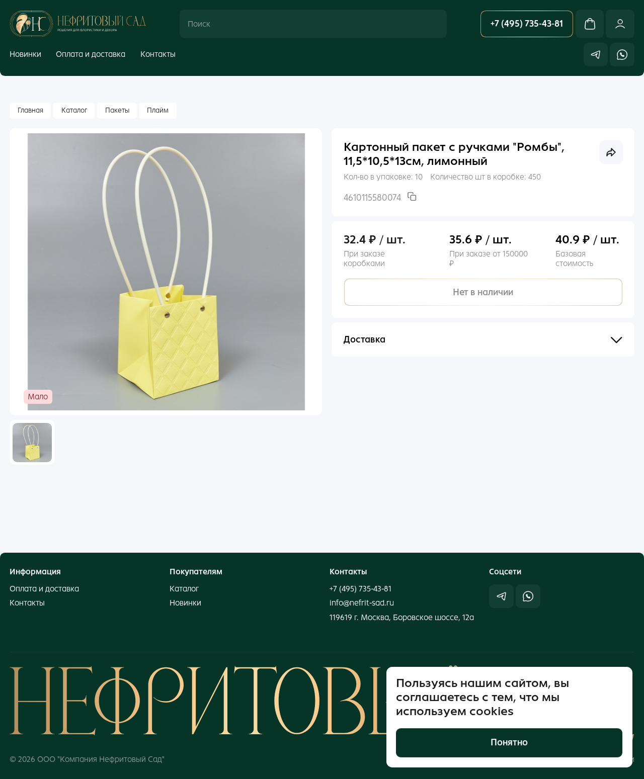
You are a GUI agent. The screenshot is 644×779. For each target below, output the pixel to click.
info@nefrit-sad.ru (362, 603)
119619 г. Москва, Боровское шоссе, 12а (402, 618)
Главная (30, 110)
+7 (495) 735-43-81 (360, 589)
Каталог (74, 110)
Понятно (509, 742)
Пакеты (117, 110)
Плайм (158, 110)
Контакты (158, 54)
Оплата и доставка (90, 54)
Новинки (25, 54)
